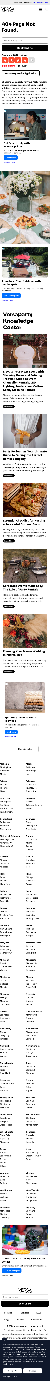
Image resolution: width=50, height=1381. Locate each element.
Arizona (4, 781)
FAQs (38, 1312)
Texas (3, 1149)
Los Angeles (5, 801)
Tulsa (2, 1087)
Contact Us (36, 1319)
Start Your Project (12, 1270)
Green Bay (4, 1217)
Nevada (4, 1011)
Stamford (4, 825)
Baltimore (4, 946)
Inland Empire (6, 812)
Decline (32, 1371)
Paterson (4, 1039)
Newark (3, 1032)
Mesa (2, 791)
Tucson (3, 784)
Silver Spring (5, 949)
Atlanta (3, 860)
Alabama (4, 764)
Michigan (4, 960)
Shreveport (5, 935)
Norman (4, 1090)
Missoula (4, 1001)
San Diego (4, 805)
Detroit (3, 963)
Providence (5, 1118)
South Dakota (6, 1132)
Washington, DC (7, 839)
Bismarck (4, 1066)
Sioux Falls (5, 1135)
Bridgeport (5, 822)
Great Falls (5, 1004)
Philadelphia (5, 1101)
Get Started (10, 157)
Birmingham (5, 767)
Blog (6, 1319)
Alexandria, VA (6, 846)
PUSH (46, 1379)
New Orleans (6, 929)
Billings (3, 997)
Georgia (4, 856)
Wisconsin (5, 1207)
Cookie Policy (8, 1364)
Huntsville (4, 770)
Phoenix (4, 788)
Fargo (2, 1070)
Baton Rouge (6, 932)
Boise (2, 877)
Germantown (6, 953)
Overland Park (6, 915)
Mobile (3, 774)
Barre (2, 1180)
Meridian (4, 880)
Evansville (4, 901)
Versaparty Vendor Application (20, 73)
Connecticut (6, 819)
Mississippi (5, 977)
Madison (4, 1214)
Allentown (4, 1107)
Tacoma (4, 1200)
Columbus (4, 863)
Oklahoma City (7, 1083)
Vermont (4, 1173)
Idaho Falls (5, 884)
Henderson (5, 1018)
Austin (3, 1162)
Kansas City (5, 918)
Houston (4, 1152)
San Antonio (5, 1156)
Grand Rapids (6, 966)
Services (25, 1312)
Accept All (12, 1371)
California (5, 798)
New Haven (5, 829)
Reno (2, 1021)
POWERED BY (9, 162)
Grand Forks (5, 1073)
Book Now (11, 732)
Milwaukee (5, 1211)
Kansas (3, 908)
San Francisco (6, 808)
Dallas (3, 1159)
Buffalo (3, 1052)
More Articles (25, 749)
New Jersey (5, 1028)
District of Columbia (10, 836)
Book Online (25, 48)
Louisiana (4, 925)
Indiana (3, 891)
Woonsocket (6, 1125)
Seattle (3, 1193)
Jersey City (4, 1035)
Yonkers (3, 1056)
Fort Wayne (5, 898)
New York (4, 1046)
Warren (3, 970)
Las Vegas (4, 1015)
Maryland (4, 942)
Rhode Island (6, 1114)
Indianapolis (5, 894)
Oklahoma (5, 1080)
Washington (6, 1190)
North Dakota (6, 1063)
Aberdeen (4, 1142)
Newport (4, 1121)
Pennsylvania (6, 1097)
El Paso (3, 1166)
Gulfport (4, 984)
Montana (4, 994)
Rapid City (4, 1138)
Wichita (3, 911)
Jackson (3, 980)
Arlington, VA (6, 843)
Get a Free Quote (11, 295)
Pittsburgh (5, 1104)
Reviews (20, 1319)
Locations (8, 1312)
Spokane (4, 1197)
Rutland (3, 1183)
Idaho (2, 874)
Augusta (4, 867)
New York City (6, 1049)
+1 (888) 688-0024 (41, 2)
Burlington (5, 1176)
